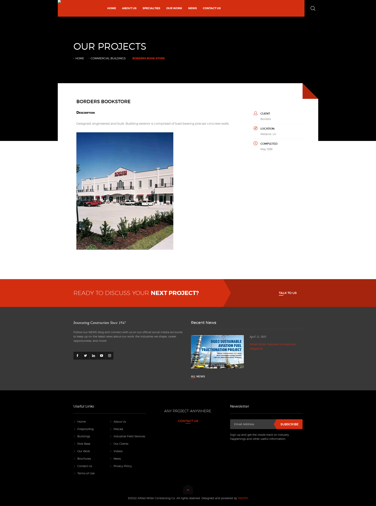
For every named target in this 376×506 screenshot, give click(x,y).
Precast (118, 429)
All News (198, 376)
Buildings (83, 436)
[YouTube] (101, 356)
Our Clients (121, 443)
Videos (118, 451)
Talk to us (288, 293)
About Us (120, 421)
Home (79, 58)
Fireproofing (85, 429)
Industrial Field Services (129, 436)
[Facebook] (77, 356)
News (117, 458)
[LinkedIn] (93, 356)
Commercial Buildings (108, 58)
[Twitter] (85, 356)
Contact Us (84, 466)
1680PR (243, 498)
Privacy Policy (123, 466)
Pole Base (83, 443)
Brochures (84, 458)
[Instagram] (109, 356)
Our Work (83, 451)
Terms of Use (86, 473)
